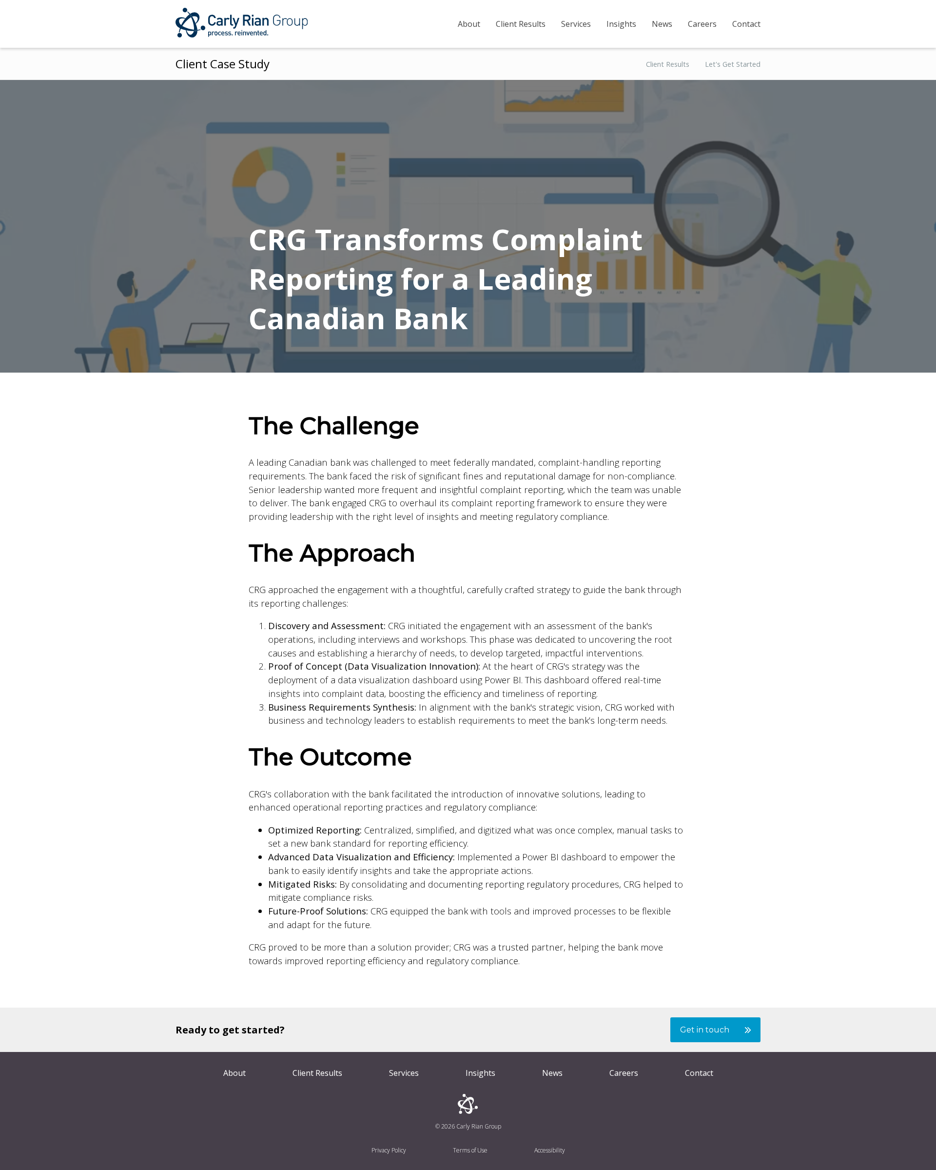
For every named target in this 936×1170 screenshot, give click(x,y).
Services (576, 24)
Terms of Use (470, 1150)
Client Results (521, 24)
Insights (621, 24)
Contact (746, 24)
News (662, 24)
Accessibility (549, 1150)
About (469, 24)
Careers (702, 24)
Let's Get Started (732, 64)
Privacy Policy (388, 1150)
